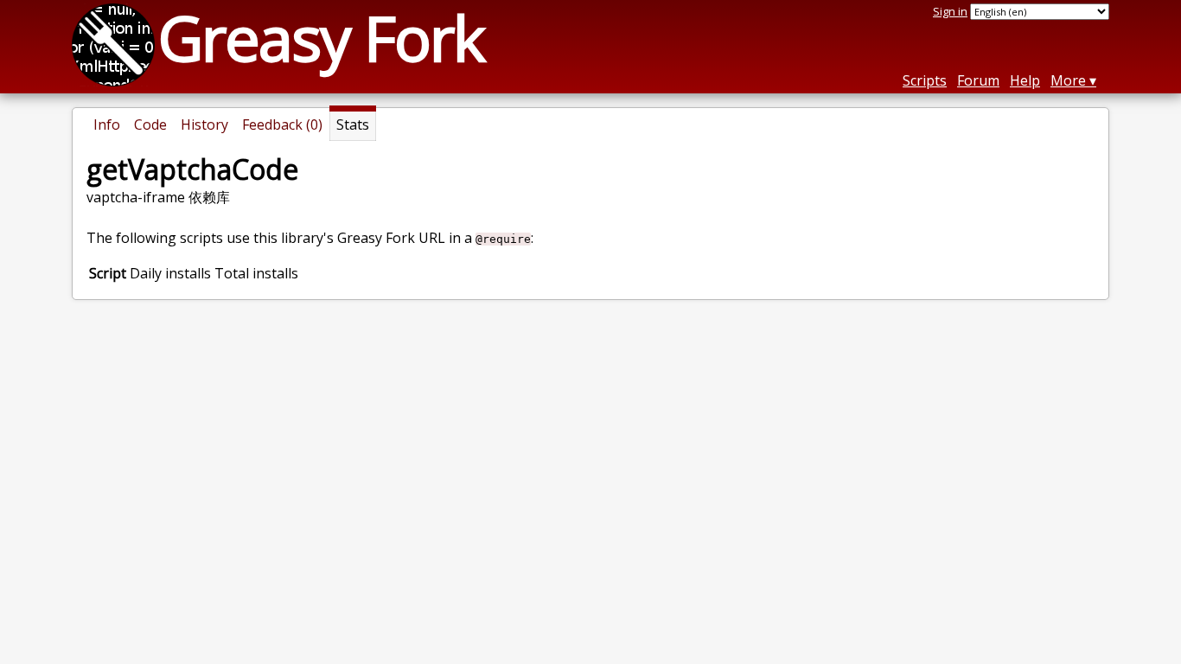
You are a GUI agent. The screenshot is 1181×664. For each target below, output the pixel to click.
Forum (978, 80)
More (1068, 80)
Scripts (925, 80)
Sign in (950, 11)
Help (1025, 80)
